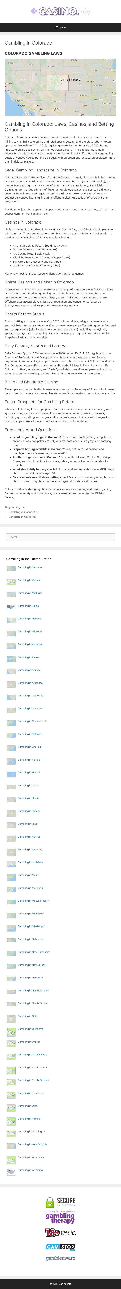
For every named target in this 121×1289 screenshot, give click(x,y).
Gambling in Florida (29, 759)
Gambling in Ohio (27, 1016)
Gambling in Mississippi (31, 926)
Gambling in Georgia (29, 746)
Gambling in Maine (28, 875)
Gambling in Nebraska (30, 939)
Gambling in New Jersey (32, 964)
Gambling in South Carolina (33, 1080)
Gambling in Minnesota (31, 913)
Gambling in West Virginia (32, 1144)
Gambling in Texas (28, 605)
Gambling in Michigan (30, 592)
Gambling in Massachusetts (34, 900)
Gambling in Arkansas (30, 682)
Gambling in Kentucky (30, 849)
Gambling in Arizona (29, 669)
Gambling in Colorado (30, 708)
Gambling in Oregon (29, 1041)
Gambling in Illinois (28, 798)
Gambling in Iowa (27, 823)
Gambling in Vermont (30, 580)
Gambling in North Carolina (33, 990)
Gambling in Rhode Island (32, 1067)
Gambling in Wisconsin (31, 1157)
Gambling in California (22, 516)
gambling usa (16, 507)
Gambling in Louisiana (30, 862)
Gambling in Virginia (29, 1118)
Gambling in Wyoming (30, 1170)
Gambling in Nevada (29, 618)
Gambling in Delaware (30, 734)
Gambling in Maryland (30, 887)
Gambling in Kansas (29, 836)
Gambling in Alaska (29, 657)
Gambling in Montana (30, 567)
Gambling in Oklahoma (30, 1028)
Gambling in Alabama (30, 644)
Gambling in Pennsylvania (32, 1054)
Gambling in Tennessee (31, 1093)
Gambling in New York (30, 977)
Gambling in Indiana (29, 811)
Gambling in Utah (27, 1105)
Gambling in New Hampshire (34, 951)
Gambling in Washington (32, 1131)
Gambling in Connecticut (23, 512)
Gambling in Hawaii (29, 772)
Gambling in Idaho (28, 785)
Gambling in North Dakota (33, 1003)
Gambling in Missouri (30, 631)
